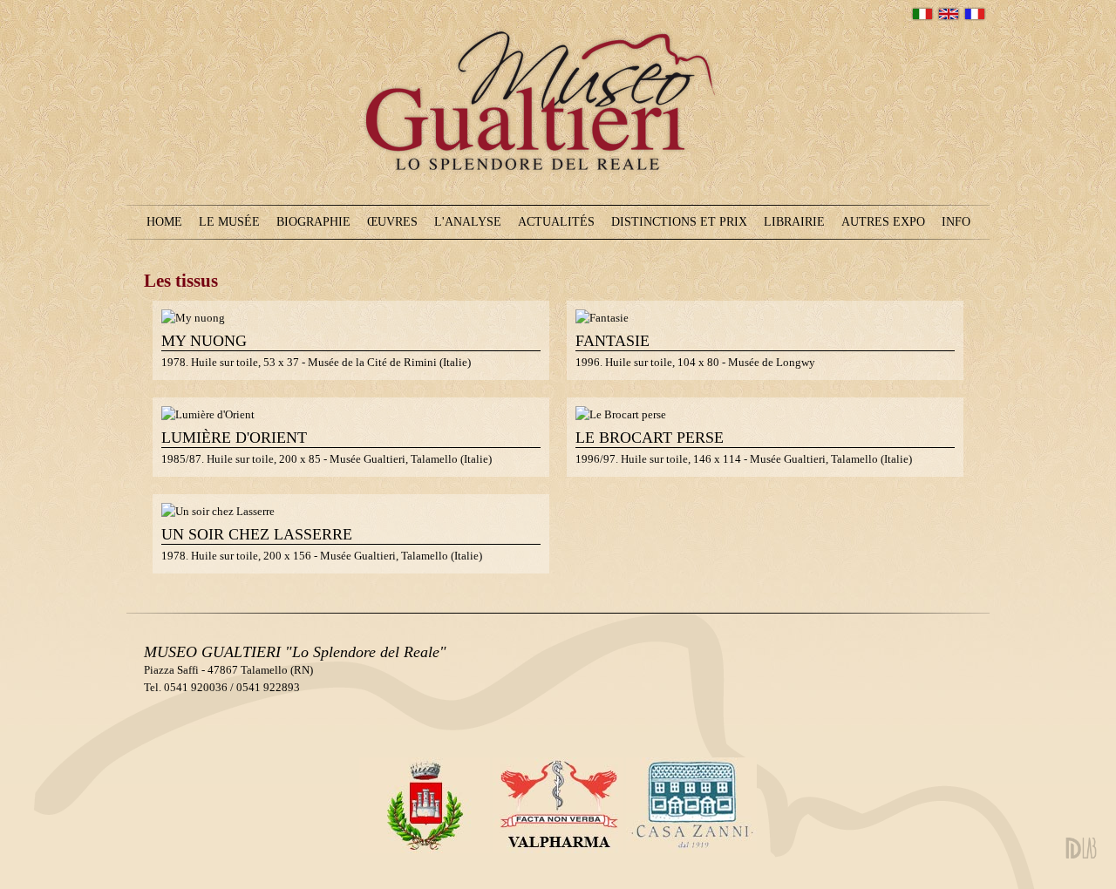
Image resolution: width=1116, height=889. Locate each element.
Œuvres (392, 221)
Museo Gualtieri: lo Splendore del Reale (552, 207)
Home (164, 221)
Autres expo (883, 221)
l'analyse (467, 221)
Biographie (313, 221)
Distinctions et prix (679, 221)
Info (956, 221)
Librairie (794, 221)
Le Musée (229, 221)
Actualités (556, 221)
